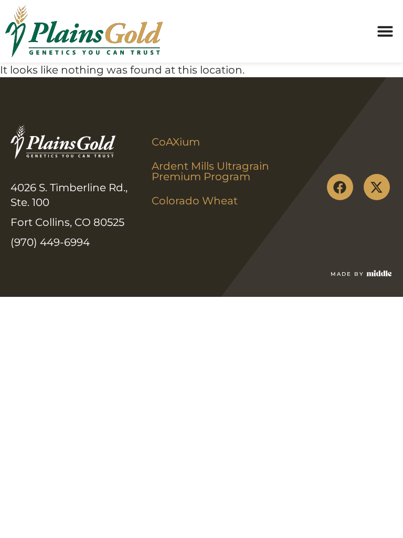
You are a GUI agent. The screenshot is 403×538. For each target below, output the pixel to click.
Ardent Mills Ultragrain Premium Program (212, 171)
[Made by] (379, 273)
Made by (347, 274)
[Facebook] (340, 187)
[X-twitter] (377, 187)
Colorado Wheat (195, 200)
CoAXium (176, 142)
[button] (385, 31)
